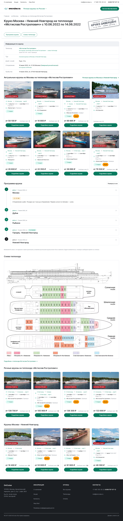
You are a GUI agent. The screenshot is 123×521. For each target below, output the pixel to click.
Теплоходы (66, 494)
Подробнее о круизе (17, 125)
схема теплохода (52, 50)
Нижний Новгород (49, 101)
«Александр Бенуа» (72, 159)
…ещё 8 (24, 101)
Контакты (23, 2)
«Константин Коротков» (44, 455)
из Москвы (14, 16)
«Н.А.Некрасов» (100, 457)
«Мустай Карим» (71, 455)
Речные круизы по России (34, 9)
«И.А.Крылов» (99, 110)
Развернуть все (113, 183)
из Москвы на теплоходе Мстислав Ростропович (36, 16)
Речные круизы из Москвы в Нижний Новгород (99, 78)
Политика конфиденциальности (44, 508)
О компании (8, 2)
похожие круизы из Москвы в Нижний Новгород (32, 56)
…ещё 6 (114, 392)
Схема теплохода (29, 34)
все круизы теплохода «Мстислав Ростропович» (32, 50)
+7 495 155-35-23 (100, 2)
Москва (10, 101)
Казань (71, 104)
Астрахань (20, 392)
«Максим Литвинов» (72, 113)
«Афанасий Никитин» (43, 159)
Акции (16, 2)
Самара (49, 392)
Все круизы (67, 489)
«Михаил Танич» (12, 455)
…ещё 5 (98, 153)
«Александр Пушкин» (102, 161)
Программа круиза (12, 34)
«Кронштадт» (12, 108)
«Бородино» (11, 159)
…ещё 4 (39, 103)
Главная (6, 16)
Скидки (10, 111)
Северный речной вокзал (49, 65)
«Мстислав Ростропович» (27, 48)
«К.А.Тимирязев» (42, 110)
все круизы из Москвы (25, 67)
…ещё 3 (10, 153)
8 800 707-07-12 (113, 2)
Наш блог (32, 2)
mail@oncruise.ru (86, 2)
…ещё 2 (98, 103)
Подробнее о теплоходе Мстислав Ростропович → (20, 361)
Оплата (65, 499)
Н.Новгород (18, 101)
